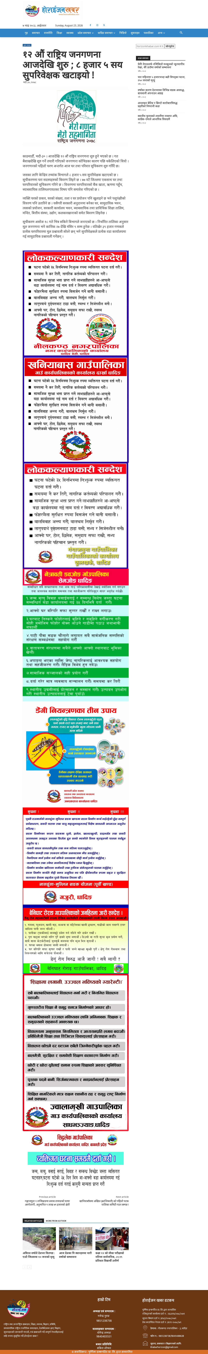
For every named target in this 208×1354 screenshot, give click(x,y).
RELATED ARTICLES (33, 1221)
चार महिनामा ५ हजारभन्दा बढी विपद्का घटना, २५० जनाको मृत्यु (161, 78)
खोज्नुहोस (170, 46)
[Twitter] (104, 25)
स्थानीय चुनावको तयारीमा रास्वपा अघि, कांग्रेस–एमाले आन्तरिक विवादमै (158, 117)
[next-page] (29, 1267)
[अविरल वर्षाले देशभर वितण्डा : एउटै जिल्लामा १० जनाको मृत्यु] (39, 1238)
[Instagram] (97, 25)
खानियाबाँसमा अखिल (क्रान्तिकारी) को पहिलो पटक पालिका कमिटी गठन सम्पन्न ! (104, 1202)
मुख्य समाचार (27, 45)
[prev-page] (24, 1267)
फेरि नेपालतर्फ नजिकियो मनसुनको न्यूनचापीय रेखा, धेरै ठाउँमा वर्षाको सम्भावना (161, 65)
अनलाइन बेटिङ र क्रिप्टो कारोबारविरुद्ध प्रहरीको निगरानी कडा (157, 104)
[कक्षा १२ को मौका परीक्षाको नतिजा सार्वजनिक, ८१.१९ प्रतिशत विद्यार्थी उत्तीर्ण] (112, 1238)
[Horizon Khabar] (104, 10)
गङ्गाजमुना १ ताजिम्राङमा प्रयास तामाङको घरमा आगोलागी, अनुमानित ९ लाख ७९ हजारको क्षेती (47, 1202)
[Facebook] (90, 25)
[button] (181, 33)
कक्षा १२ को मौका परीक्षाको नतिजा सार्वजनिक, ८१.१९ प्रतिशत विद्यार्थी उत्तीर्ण (109, 1256)
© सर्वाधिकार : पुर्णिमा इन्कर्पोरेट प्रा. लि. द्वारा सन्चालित (102, 1352)
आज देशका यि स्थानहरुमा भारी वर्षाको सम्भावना (75, 1255)
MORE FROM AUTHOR (56, 1221)
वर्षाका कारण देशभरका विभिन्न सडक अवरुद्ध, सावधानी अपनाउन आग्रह (161, 91)
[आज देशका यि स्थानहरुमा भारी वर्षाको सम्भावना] (75, 1238)
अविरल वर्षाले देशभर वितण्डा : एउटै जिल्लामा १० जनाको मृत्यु (39, 1255)
